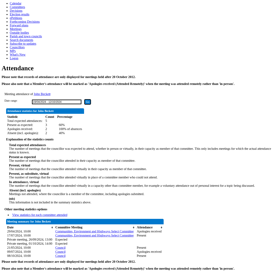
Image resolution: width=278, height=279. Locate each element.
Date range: (11, 100)
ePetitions (16, 18)
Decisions (16, 10)
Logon (14, 58)
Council (60, 247)
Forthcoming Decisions (25, 21)
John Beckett (42, 94)
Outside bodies (19, 32)
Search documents (21, 40)
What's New (18, 54)
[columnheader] (30, 227)
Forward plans (19, 25)
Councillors (17, 47)
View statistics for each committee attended (39, 215)
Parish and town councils (26, 36)
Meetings (16, 29)
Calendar (15, 3)
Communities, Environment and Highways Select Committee (94, 231)
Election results (19, 14)
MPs (13, 51)
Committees (17, 7)
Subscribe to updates (23, 43)
